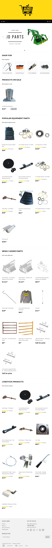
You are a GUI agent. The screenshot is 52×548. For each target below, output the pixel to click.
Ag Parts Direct (8, 543)
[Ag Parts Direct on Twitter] (28, 530)
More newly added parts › (7, 255)
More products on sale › (7, 84)
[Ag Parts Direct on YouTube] (43, 530)
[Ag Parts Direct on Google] (37, 530)
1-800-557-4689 (30, 525)
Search (3, 523)
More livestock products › (7, 385)
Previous (3, 37)
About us (4, 525)
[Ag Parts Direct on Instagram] (40, 530)
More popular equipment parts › (9, 122)
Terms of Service (6, 527)
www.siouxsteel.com (31, 527)
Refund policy (5, 529)
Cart (50, 21)
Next (49, 37)
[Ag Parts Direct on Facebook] (31, 530)
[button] (5, 149)
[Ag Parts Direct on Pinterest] (34, 530)
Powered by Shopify (16, 543)
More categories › (6, 59)
